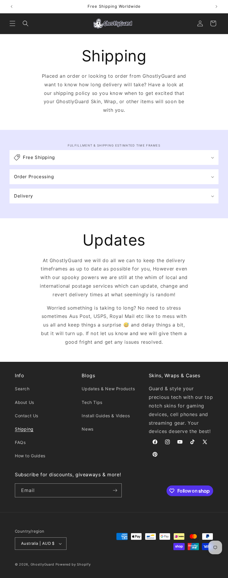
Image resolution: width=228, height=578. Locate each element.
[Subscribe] (114, 490)
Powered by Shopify (73, 564)
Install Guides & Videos (106, 415)
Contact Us (26, 415)
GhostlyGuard (42, 564)
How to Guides (30, 455)
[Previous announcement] (11, 6)
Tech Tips (92, 402)
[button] (12, 23)
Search (22, 388)
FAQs (20, 442)
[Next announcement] (216, 6)
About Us (24, 402)
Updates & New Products (108, 388)
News (87, 428)
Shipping (24, 428)
